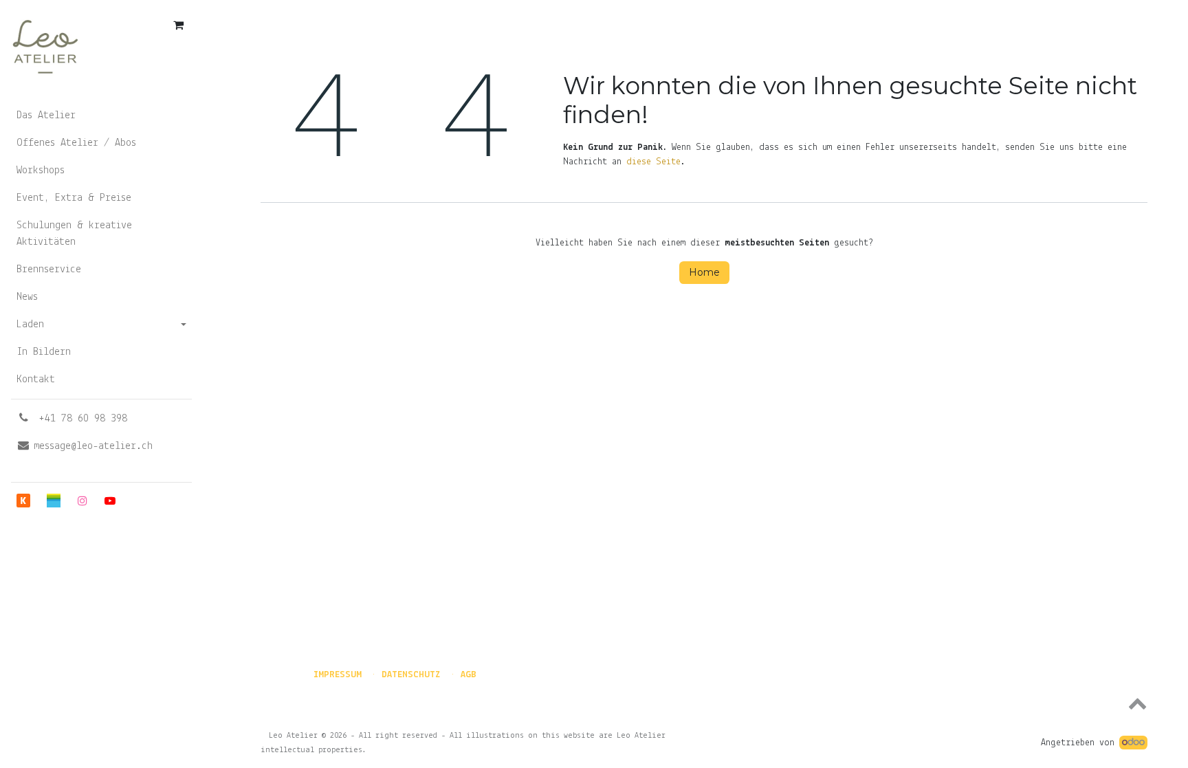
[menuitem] (101, 115)
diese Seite (653, 162)
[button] (704, 702)
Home (704, 272)
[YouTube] (110, 501)
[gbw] (53, 500)
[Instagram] (83, 501)
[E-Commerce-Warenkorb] (178, 25)
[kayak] (23, 500)
